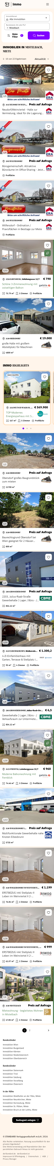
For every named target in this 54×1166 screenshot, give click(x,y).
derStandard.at (23, 1154)
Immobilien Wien (10, 1045)
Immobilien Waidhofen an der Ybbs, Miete (22, 1096)
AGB (44, 1156)
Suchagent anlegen (26, 1120)
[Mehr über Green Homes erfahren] (47, 253)
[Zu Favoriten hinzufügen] (48, 70)
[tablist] (27, 428)
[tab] (23, 428)
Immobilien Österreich (13, 1084)
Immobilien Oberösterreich (15, 1058)
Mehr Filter (17, 35)
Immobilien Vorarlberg (13, 1080)
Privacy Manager (10, 1159)
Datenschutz (33, 1156)
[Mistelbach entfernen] (7, 27)
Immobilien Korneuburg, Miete (16, 1103)
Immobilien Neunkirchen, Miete (17, 1099)
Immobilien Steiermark (13, 1070)
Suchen (40, 35)
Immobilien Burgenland (13, 1048)
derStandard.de (9, 1154)
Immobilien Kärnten (11, 1051)
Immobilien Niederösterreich (15, 1055)
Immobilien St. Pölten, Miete (16, 1106)
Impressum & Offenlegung (14, 1156)
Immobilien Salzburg (12, 1077)
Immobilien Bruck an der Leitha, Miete (20, 1110)
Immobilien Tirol (10, 1074)
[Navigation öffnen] (47, 4)
